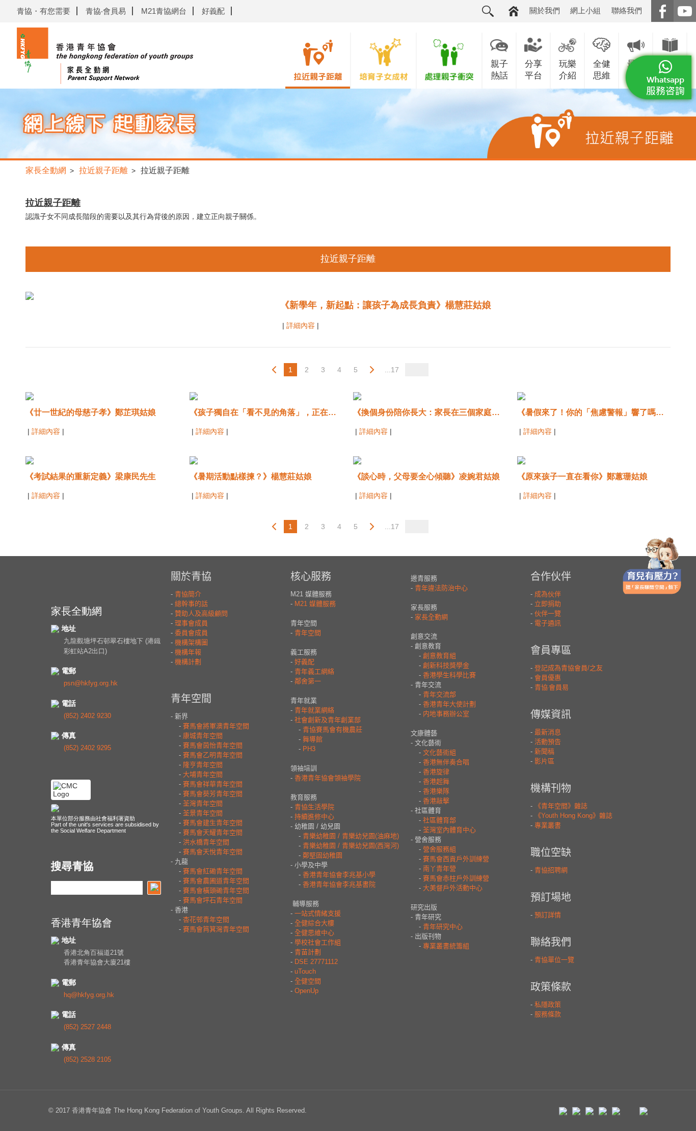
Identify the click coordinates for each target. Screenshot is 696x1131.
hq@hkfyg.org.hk (89, 995)
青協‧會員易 (106, 11)
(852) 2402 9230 (87, 716)
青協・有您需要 (43, 11)
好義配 (213, 11)
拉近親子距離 (103, 170)
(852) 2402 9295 (87, 748)
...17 (392, 370)
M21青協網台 (163, 11)
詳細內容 (301, 325)
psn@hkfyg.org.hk (91, 683)
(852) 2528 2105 (87, 1059)
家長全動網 (45, 170)
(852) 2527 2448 (87, 1027)
